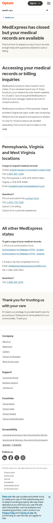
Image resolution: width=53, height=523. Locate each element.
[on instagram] (23, 457)
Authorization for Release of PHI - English (23, 249)
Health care (7, 10)
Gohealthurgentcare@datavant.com (26, 186)
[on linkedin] (4, 457)
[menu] (49, 3)
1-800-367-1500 (15, 174)
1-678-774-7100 (15, 202)
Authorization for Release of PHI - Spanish (23, 253)
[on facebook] (10, 457)
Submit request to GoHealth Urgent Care (30, 170)
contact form (32, 198)
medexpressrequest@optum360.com (27, 266)
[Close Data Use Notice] (49, 497)
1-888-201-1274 (15, 282)
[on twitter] (16, 457)
